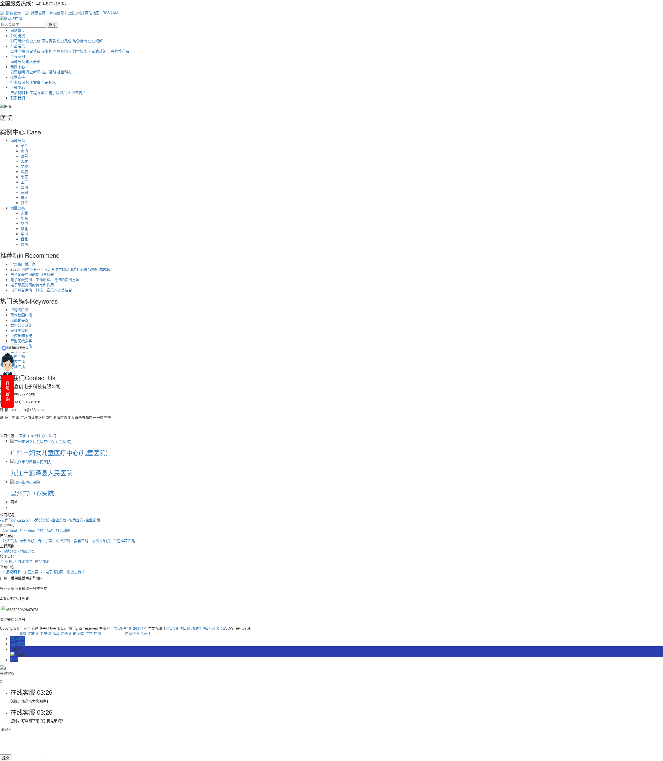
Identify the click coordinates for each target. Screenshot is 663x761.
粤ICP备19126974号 (130, 628)
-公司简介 (8, 519)
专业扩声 (48, 51)
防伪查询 (13, 12)
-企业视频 (92, 519)
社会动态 (64, 71)
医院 (24, 156)
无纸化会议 (19, 319)
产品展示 (17, 45)
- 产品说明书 (10, 571)
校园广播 (17, 356)
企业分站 (74, 12)
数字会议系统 (21, 325)
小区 (24, 176)
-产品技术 (41, 561)
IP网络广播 (19, 309)
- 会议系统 (27, 540)
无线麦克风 (19, 330)
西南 (24, 244)
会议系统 (33, 51)
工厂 (24, 181)
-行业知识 (8, 561)
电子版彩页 (58, 92)
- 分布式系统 (100, 540)
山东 (72, 633)
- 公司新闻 (9, 530)
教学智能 (80, 51)
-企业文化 (25, 519)
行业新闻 (33, 71)
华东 (24, 218)
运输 (24, 192)
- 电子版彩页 (53, 571)
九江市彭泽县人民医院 (41, 472)
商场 (24, 150)
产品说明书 (19, 92)
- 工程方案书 (32, 571)
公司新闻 (17, 71)
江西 (64, 633)
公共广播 (17, 51)
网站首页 (17, 30)
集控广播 (17, 361)
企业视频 (95, 40)
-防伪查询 (75, 519)
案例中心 (38, 435)
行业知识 (17, 82)
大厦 (24, 161)
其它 (24, 202)
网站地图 (92, 12)
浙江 (39, 633)
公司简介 (17, 40)
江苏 (31, 633)
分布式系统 (97, 51)
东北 (24, 213)
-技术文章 (25, 561)
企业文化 (33, 40)
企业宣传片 (77, 92)
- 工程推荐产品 (123, 540)
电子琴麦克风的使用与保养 (32, 274)
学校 (24, 166)
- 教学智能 (80, 540)
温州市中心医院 (32, 493)
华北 (24, 228)
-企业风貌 (58, 519)
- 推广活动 (45, 530)
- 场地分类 (9, 551)
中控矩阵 (64, 51)
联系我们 (17, 97)
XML (116, 12)
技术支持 (17, 77)
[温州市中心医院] (25, 481)
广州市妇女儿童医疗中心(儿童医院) (59, 452)
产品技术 (48, 82)
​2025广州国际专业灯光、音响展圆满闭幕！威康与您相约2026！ (62, 269)
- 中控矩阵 (62, 540)
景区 (24, 197)
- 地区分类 (26, 551)
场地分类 (17, 61)
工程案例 (17, 56)
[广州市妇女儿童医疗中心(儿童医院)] (40, 440)
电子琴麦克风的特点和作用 (32, 284)
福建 (56, 633)
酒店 (24, 171)
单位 (24, 145)
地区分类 (33, 61)
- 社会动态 (62, 530)
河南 (80, 633)
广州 (97, 633)
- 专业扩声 (45, 540)
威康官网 (38, 12)
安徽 (47, 633)
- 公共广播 (9, 540)
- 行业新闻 (27, 530)
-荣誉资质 (41, 519)
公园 (24, 187)
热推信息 (57, 12)
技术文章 (33, 82)
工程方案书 (39, 92)
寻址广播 (17, 366)
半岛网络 (128, 633)
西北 (24, 238)
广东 (89, 633)
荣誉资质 (48, 40)
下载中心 (17, 87)
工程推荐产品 (118, 51)
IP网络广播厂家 (22, 264)
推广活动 (48, 71)
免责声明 (144, 633)
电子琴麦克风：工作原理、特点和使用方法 (44, 279)
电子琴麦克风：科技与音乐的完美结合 (41, 289)
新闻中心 (17, 66)
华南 (24, 233)
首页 (22, 435)
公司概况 (17, 35)
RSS (106, 12)
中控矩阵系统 (21, 335)
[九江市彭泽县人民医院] (30, 461)
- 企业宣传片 (74, 571)
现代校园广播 (21, 314)
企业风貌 (64, 40)
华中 (24, 223)
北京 (22, 633)
